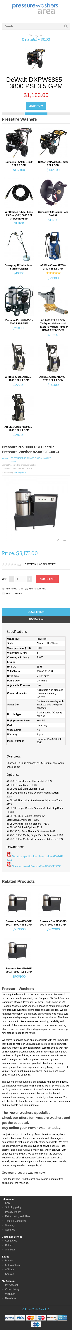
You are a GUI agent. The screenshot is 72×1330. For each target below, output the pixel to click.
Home (5, 458)
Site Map (10, 1249)
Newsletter (10, 1298)
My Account (11, 1285)
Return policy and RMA (17, 1216)
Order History (12, 1289)
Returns (9, 1245)
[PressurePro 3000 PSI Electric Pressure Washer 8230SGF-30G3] (36, 541)
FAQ (7, 1203)
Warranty (10, 1225)
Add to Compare (37, 589)
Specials (9, 1274)
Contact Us (11, 1240)
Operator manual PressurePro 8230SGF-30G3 (36, 866)
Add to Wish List (14, 589)
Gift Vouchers (12, 1265)
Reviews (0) (36, 619)
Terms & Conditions (15, 1220)
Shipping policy (13, 1207)
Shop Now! (36, 105)
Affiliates (10, 1269)
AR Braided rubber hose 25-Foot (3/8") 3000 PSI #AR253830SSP (19, 215)
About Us (10, 1229)
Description (36, 612)
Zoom (63, 540)
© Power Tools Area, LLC (36, 1309)
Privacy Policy (13, 1211)
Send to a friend (14, 593)
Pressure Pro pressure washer (22, 465)
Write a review (47, 564)
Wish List (10, 1293)
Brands (9, 1260)
